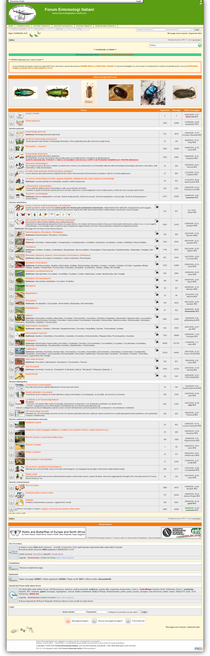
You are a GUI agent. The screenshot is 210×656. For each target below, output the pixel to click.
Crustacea (48, 369)
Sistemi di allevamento (70, 197)
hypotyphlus (190, 124)
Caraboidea (73, 343)
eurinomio (190, 198)
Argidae (38, 329)
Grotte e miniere (33, 452)
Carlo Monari (146, 589)
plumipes (190, 226)
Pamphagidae (95, 250)
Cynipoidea (69, 336)
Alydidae (54, 266)
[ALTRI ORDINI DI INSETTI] (63, 214)
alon (190, 329)
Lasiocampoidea (53, 354)
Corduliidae (90, 242)
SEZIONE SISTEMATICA (63, 26)
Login (11, 607)
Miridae (145, 266)
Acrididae (39, 250)
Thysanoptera (73, 362)
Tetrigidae (145, 250)
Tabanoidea (19, 322)
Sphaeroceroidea (120, 320)
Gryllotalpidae (57, 250)
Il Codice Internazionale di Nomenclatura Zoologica (49, 171)
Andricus (93, 589)
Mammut (190, 297)
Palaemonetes (190, 441)
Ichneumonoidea (91, 336)
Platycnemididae (139, 242)
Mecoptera (31, 286)
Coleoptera (31, 340)
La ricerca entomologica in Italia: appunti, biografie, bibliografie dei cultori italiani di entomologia (70, 179)
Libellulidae (128, 242)
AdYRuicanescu (56, 589)
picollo (136, 591)
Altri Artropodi (32, 367)
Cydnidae (120, 266)
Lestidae (119, 242)
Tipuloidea (40, 322)
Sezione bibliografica (18, 382)
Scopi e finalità (32, 113)
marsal (71, 591)
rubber (165, 591)
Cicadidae (73, 274)
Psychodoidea (85, 320)
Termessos (23, 594)
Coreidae (103, 266)
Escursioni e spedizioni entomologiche (43, 467)
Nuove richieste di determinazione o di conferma (48, 205)
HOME (10, 26)
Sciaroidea (96, 320)
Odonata (29, 239)
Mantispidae (75, 303)
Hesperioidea (41, 354)
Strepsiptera (62, 362)
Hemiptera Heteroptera (36, 263)
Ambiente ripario (33, 422)
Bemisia (190, 370)
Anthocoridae (64, 266)
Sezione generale (16, 128)
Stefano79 (180, 591)
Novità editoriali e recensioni (39, 392)
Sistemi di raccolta (87, 197)
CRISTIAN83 (190, 377)
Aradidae (73, 266)
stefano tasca (190, 455)
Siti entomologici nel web (37, 411)
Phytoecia (190, 415)
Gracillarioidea (139, 352)
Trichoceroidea (51, 322)
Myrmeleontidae (87, 303)
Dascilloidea (141, 343)
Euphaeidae (100, 242)
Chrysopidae (52, 303)
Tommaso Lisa (190, 189)
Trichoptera (62, 235)
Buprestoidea (52, 343)
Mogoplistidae (69, 250)
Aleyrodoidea (40, 281)
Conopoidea (91, 318)
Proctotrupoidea (118, 336)
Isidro (190, 344)
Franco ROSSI (190, 354)
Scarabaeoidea (54, 345)
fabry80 (47, 554)
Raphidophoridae (122, 250)
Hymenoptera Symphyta (37, 326)
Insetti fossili (31, 374)
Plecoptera (53, 235)
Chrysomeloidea (93, 343)
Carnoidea (68, 318)
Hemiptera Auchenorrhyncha (39, 271)
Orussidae (80, 329)
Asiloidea (49, 318)
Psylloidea (70, 281)
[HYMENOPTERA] (28, 214)
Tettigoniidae (135, 250)
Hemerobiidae (63, 303)
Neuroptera (31, 301)
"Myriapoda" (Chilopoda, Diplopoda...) (97, 369)
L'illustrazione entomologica (39, 186)
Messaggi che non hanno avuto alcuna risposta (43, 229)
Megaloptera (31, 293)
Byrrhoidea (63, 343)
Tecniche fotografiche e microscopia (109, 197)
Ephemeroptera (41, 235)
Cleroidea (82, 343)
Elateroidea (30, 345)
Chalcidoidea (48, 336)
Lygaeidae (137, 266)
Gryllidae (47, 250)
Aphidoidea (51, 281)
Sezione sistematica (17, 202)
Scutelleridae (89, 267)
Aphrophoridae (41, 274)
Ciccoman (190, 259)
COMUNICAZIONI (23, 26)
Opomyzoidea (72, 320)
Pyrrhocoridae (58, 267)
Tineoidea (133, 354)
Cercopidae (52, 274)
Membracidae (107, 274)
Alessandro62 (104, 579)
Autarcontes (125, 589)
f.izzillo (190, 463)
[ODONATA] (51, 214)
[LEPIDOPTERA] (23, 214)
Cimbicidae (55, 329)
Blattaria (38, 258)
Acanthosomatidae (42, 266)
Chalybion (190, 175)
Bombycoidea (58, 352)
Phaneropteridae (108, 250)
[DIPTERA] (40, 214)
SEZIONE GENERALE (41, 26)
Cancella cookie (14, 513)
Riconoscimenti (89, 648)
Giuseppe (190, 336)
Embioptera (57, 258)
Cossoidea (81, 352)
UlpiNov (190, 251)
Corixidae (111, 266)
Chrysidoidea (59, 336)
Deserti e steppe (33, 445)
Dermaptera (47, 258)
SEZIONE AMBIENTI (84, 26)
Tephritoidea (30, 322)
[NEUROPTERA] (57, 214)
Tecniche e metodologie (37, 194)
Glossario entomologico (37, 163)
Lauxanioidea (146, 318)
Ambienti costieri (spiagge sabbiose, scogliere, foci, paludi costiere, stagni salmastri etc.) (67, 430)
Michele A (190, 235)
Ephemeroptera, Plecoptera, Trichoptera (44, 232)
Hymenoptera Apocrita (36, 333)
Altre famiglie (115, 267)
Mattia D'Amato (99, 591)
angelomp (114, 589)
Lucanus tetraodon (190, 426)
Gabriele (35, 591)
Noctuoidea (79, 354)
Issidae (98, 274)
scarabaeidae (190, 470)
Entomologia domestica (37, 154)
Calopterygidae (51, 242)
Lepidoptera (31, 349)
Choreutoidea (70, 352)
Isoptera (66, 258)
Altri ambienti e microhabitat (39, 459)
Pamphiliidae (90, 329)
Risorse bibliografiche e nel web (48, 197)
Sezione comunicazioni (19, 482)
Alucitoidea (48, 352)
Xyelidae (120, 329)
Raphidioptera (32, 308)
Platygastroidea (105, 336)
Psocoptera (40, 362)
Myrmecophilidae (82, 250)
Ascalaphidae (40, 303)
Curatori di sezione (48, 558)
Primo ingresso (33, 121)
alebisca (68, 589)
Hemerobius (190, 311)
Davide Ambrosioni (190, 388)
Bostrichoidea (40, 343)
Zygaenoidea (34, 356)
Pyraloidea (114, 354)
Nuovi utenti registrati (65, 558)
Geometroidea (127, 352)
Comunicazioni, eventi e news (39, 493)
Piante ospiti (31, 474)
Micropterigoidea (67, 354)
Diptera (29, 315)
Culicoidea (101, 318)
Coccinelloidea (107, 343)
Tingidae (99, 267)
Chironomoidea (79, 318)
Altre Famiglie (119, 274)
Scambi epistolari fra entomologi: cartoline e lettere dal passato (60, 181)
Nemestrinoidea (41, 320)
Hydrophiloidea (41, 345)
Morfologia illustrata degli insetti (47, 134)
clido (190, 405)
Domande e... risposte (36, 146)
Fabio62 (22, 591)
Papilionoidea (90, 354)
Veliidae (106, 267)
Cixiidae (81, 274)
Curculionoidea (129, 343)
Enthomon (170, 589)
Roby (190, 142)
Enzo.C (179, 589)
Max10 (190, 282)
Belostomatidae (84, 266)
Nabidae (29, 267)
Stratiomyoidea (133, 320)
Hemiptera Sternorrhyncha (38, 278)
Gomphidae (110, 242)
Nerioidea (52, 320)
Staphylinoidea (76, 345)
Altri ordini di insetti (35, 359)
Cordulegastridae (78, 242)
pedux (190, 212)
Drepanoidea (91, 352)
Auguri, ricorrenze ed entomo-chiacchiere (61, 509)
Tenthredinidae (110, 329)
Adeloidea (39, 352)
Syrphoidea (144, 320)
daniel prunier (190, 182)
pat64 (123, 591)
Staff (23, 513)
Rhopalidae (79, 267)
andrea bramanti (80, 589)
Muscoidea (30, 320)
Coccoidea (60, 281)
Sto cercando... (33, 485)
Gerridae (128, 266)
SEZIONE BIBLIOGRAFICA (105, 26)
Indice (12, 40)
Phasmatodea (85, 258)
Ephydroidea (121, 318)
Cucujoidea (118, 343)
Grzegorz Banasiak (190, 135)
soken (190, 150)
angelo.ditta (104, 589)
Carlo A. (135, 589)
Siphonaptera (51, 362)
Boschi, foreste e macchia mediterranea (44, 437)
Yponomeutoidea (21, 356)
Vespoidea (130, 336)
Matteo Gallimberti (83, 591)
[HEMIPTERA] (34, 214)
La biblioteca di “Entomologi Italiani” (42, 400)
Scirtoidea (65, 345)
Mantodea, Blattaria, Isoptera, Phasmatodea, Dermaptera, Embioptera (58, 255)
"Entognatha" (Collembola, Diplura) (67, 369)
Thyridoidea (123, 354)
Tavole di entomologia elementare (41, 139)
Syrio (188, 591)
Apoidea (38, 336)
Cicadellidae (63, 274)
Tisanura (83, 362)
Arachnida (39, 369)
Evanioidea (79, 336)
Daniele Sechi (159, 589)
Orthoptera (31, 247)
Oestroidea (61, 320)
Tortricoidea (142, 354)
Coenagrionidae (64, 242)
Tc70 (193, 591)
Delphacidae (90, 274)
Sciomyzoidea (106, 320)
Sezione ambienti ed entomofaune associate (28, 419)
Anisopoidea (40, 318)
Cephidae (46, 329)
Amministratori (34, 558)
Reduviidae (69, 267)
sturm (190, 448)
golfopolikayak (190, 320)
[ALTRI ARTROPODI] (69, 214)
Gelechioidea (115, 352)
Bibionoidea (58, 318)
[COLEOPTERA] (17, 214)
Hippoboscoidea (133, 318)
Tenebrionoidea (89, 345)
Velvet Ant (190, 117)
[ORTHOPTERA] (46, 214)
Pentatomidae (46, 267)
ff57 (28, 591)
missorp (190, 167)
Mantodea (75, 258)
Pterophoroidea (103, 354)
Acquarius (190, 158)
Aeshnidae (39, 242)
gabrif (190, 503)
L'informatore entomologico (38, 385)
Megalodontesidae (68, 329)
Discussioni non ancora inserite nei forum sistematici (50, 220)
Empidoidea (110, 318)
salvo (190, 396)
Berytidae (95, 266)
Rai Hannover (155, 591)
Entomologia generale (36, 132)
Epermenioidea (103, 352)
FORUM (29, 500)
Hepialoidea (30, 354)
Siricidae (99, 329)
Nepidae (36, 267)
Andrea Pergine (190, 496)
